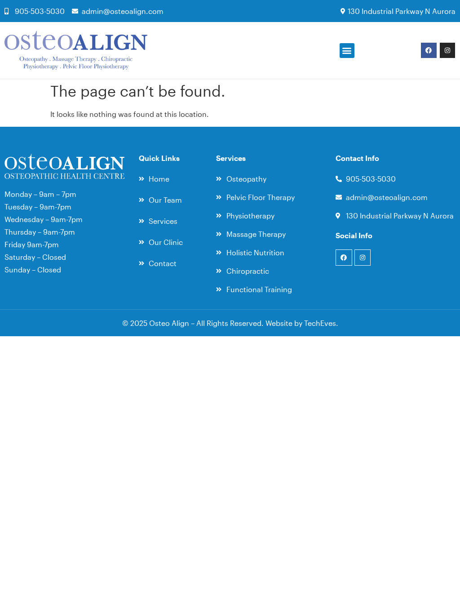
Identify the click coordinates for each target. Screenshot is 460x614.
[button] (347, 50)
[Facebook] (428, 50)
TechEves (320, 323)
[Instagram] (447, 50)
